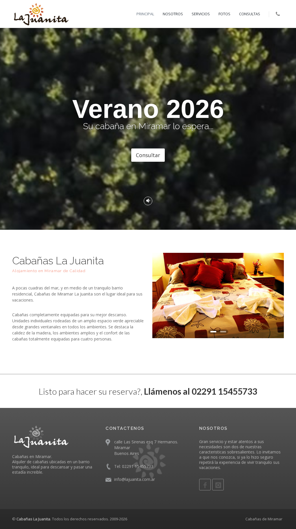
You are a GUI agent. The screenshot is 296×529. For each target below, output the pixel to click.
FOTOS (224, 13)
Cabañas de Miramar (263, 519)
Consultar (148, 155)
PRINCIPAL (145, 13)
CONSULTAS (249, 13)
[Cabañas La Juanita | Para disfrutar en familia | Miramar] (41, 14)
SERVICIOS (201, 13)
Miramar (122, 447)
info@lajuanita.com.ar (134, 479)
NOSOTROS (173, 13)
